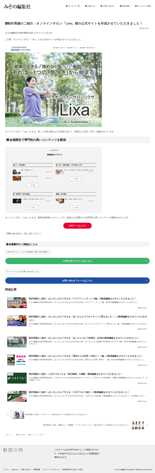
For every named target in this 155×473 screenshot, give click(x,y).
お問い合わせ (26, 469)
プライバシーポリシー (77, 453)
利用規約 (93, 453)
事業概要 (36, 469)
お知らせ (14, 469)
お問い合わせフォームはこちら (77, 280)
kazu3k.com (148, 469)
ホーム (6, 469)
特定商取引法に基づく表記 (72, 469)
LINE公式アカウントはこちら (77, 261)
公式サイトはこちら (77, 226)
